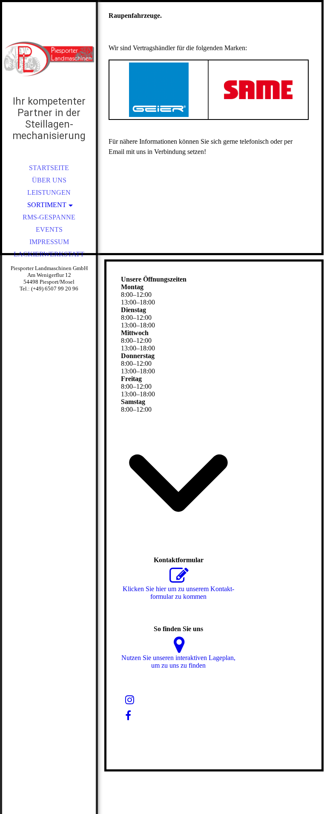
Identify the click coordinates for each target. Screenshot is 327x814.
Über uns (49, 180)
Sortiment (46, 204)
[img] (49, 59)
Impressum (49, 241)
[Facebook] (128, 715)
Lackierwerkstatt (49, 254)
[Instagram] (129, 700)
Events (49, 229)
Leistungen (49, 192)
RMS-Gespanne (49, 217)
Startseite (49, 167)
